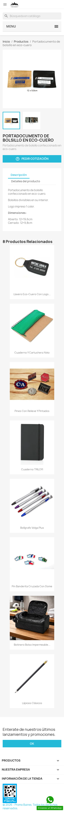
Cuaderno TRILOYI (32, 469)
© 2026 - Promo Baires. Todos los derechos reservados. (30, 806)
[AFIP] (10, 793)
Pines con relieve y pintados (32, 411)
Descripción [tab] (19, 175)
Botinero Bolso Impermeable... (32, 644)
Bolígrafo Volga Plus (32, 527)
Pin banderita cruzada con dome (32, 586)
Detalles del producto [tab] (25, 181)
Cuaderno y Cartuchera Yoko (32, 352)
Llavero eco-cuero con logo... (32, 294)
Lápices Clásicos (32, 703)
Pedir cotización (32, 159)
